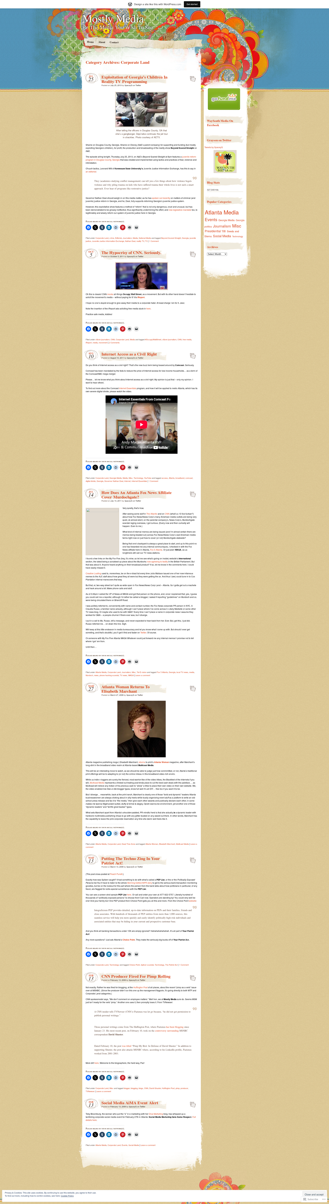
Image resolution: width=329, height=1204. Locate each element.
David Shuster (155, 1088)
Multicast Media (97, 782)
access (165, 478)
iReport (141, 297)
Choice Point (134, 964)
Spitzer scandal (147, 964)
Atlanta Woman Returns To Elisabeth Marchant (125, 689)
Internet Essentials (127, 388)
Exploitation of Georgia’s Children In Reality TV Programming (134, 79)
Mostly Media (113, 18)
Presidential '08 (215, 231)
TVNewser (90, 1091)
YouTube (147, 478)
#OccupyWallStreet (153, 339)
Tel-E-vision (142, 672)
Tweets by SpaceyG (213, 147)
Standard (192, 78)
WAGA (131, 675)
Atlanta (171, 478)
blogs (141, 1088)
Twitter (143, 632)
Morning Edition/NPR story (139, 882)
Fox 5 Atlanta (156, 549)
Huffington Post (140, 987)
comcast (189, 478)
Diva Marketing (156, 1113)
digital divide (91, 481)
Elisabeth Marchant (167, 843)
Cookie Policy (67, 1195)
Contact (113, 42)
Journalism (127, 238)
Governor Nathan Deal (113, 481)
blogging (134, 1088)
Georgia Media (115, 478)
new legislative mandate (180, 209)
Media (135, 238)
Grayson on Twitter (219, 140)
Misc (131, 478)
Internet (127, 481)
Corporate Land (101, 238)
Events (124, 1145)
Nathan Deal (130, 241)
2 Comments (114, 342)
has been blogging (175, 1026)
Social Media (134, 1145)
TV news (123, 675)
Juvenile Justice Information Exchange (108, 241)
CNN (113, 339)
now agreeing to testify (157, 561)
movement (103, 342)
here (148, 308)
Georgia (185, 238)
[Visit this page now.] (224, 108)
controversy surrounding (167, 1030)
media (95, 342)
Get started (192, 4)
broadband (179, 478)
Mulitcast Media (182, 843)
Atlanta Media (101, 672)
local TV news (182, 672)
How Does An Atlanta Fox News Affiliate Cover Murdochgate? (136, 494)
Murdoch (89, 675)
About (101, 42)
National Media (145, 238)
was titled (126, 1046)
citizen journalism (102, 339)
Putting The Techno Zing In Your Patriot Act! (130, 860)
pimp (178, 1088)
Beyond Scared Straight (171, 238)
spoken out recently (161, 197)
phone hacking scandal (109, 675)
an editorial (91, 171)
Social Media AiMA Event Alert (129, 1103)
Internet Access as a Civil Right (129, 354)
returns (142, 762)
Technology (138, 478)
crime (111, 238)
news (96, 675)
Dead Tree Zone (128, 843)
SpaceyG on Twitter (133, 85)
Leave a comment (142, 675)
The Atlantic (151, 513)
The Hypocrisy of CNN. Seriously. (131, 252)
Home (90, 42)
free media (187, 339)
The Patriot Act (171, 964)
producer (184, 1088)
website (192, 900)
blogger (127, 1088)
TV (146, 241)
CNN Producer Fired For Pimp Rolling (135, 976)
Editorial (118, 238)
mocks (110, 294)
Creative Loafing (93, 573)
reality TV (140, 241)
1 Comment (154, 241)
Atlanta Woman (161, 762)
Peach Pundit (116, 873)
